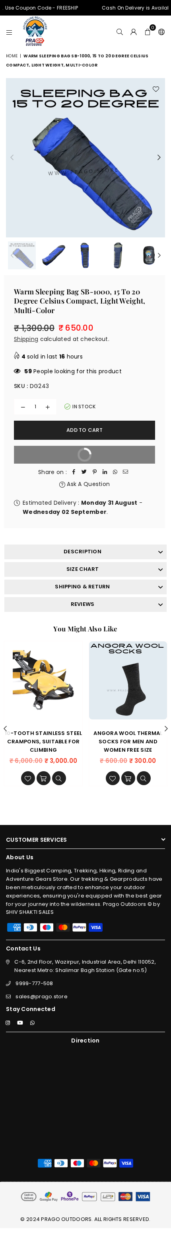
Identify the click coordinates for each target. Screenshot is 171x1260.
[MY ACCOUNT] (134, 31)
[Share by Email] (125, 472)
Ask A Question (87, 484)
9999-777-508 (34, 983)
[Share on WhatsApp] (115, 472)
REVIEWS (83, 604)
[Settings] (160, 31)
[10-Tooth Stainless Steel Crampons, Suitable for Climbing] (43, 680)
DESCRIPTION (82, 551)
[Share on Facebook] (74, 472)
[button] (148, 31)
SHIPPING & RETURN (82, 586)
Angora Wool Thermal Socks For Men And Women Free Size (127, 741)
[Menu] (9, 31)
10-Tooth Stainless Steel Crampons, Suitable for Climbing (43, 741)
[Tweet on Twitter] (84, 472)
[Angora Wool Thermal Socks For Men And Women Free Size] (128, 680)
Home (11, 56)
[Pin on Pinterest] (94, 472)
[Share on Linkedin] (105, 472)
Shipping (26, 339)
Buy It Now (57, 457)
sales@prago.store (42, 996)
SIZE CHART (82, 569)
